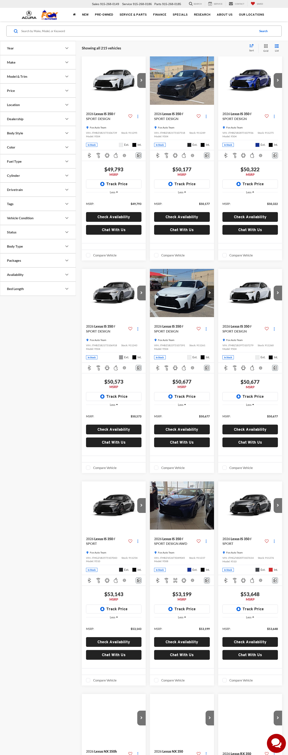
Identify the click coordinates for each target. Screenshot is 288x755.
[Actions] (137, 116)
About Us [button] (225, 14)
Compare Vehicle (105, 255)
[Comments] (138, 155)
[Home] (74, 14)
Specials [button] (180, 14)
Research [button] (202, 14)
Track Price (117, 184)
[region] (113, 203)
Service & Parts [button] (133, 14)
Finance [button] (159, 14)
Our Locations (251, 14)
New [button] (85, 14)
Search (263, 31)
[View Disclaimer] (124, 155)
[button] (141, 80)
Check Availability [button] (113, 217)
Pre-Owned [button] (104, 14)
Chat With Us (114, 230)
